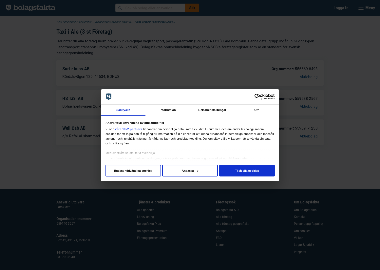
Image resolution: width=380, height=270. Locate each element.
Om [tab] (256, 109)
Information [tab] (168, 109)
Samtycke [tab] (123, 109)
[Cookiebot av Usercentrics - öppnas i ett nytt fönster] (257, 97)
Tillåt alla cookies (247, 170)
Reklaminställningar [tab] (212, 109)
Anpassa (188, 170)
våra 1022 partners (128, 129)
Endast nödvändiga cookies (133, 170)
